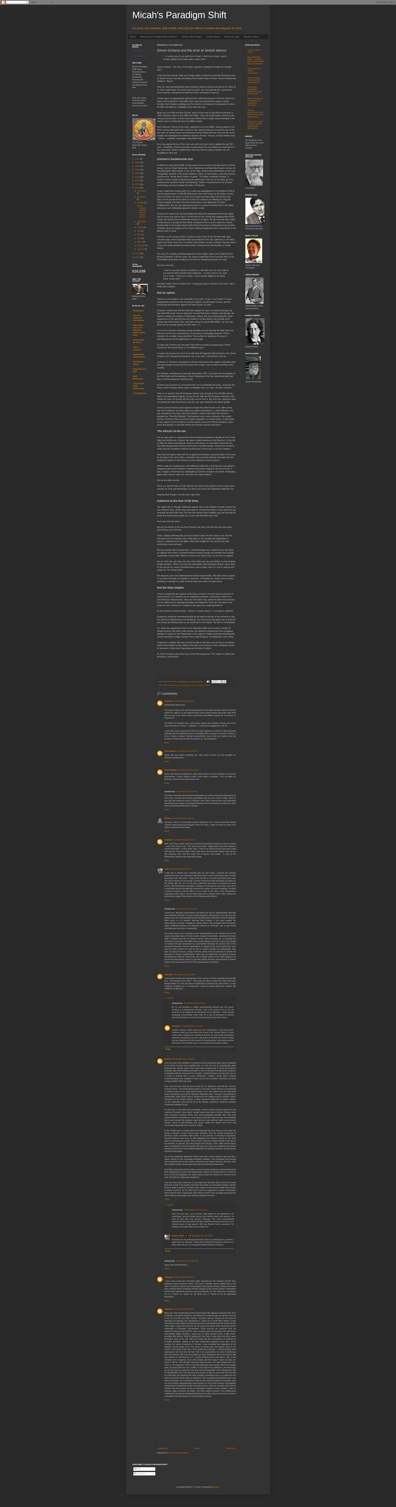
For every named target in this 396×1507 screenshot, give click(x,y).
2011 (137, 257)
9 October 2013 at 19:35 (184, 701)
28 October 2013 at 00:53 (183, 1059)
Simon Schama (198, 685)
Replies (170, 998)
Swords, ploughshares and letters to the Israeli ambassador (255, 113)
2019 (137, 166)
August (140, 227)
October (140, 203)
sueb (166, 869)
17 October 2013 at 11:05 (191, 1026)
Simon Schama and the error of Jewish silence (141, 211)
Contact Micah (213, 36)
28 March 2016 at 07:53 (184, 1309)
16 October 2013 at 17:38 (194, 1003)
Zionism (207, 685)
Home (133, 36)
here (199, 325)
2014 (137, 184)
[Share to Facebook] (221, 681)
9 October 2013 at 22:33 (188, 770)
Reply (166, 743)
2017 (137, 173)
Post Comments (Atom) (178, 1453)
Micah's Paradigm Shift (179, 15)
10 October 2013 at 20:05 (184, 840)
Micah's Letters (251, 36)
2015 (137, 180)
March (140, 242)
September (141, 221)
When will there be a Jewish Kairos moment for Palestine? (255, 101)
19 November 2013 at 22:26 (200, 1236)
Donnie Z (168, 1059)
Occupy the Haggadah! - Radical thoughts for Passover (255, 90)
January (140, 249)
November (141, 197)
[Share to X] (218, 681)
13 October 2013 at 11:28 (186, 909)
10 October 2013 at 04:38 (186, 791)
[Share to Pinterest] (224, 681)
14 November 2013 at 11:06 (195, 1210)
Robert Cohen (178, 1236)
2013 (137, 188)
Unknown (168, 701)
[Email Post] (208, 681)
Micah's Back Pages (192, 36)
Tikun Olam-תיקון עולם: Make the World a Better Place (139, 330)
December (141, 191)
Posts (138, 1469)
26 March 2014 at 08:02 (183, 1277)
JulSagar (168, 1277)
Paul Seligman (170, 751)
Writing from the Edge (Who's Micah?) (158, 36)
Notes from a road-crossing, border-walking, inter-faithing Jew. (255, 125)
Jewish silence (185, 685)
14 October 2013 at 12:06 (184, 975)
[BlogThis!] (215, 681)
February (141, 245)
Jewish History (173, 685)
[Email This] (213, 681)
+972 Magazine (139, 393)
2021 (137, 159)
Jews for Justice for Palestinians (138, 318)
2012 (137, 254)
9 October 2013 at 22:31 (188, 751)
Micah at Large (232, 36)
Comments (140, 1474)
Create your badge (139, 56)
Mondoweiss (138, 311)
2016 (137, 177)
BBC (166, 685)
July (139, 231)
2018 (137, 170)
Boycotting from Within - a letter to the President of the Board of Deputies (256, 60)
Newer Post (163, 1448)
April (139, 238)
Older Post (230, 1448)
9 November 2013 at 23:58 (187, 1261)
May (139, 234)
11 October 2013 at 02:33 (180, 869)
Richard (167, 818)
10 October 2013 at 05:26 (183, 818)
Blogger (216, 1487)
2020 (137, 162)
